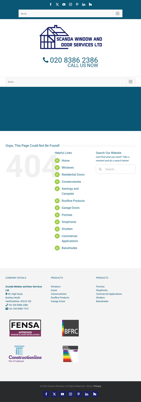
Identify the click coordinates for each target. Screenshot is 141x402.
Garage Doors (70, 208)
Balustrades (69, 248)
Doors (54, 290)
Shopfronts (69, 222)
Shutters (67, 229)
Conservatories (71, 181)
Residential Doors (73, 174)
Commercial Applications (109, 294)
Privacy (97, 386)
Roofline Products (73, 201)
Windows (68, 167)
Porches (67, 215)
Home (65, 160)
